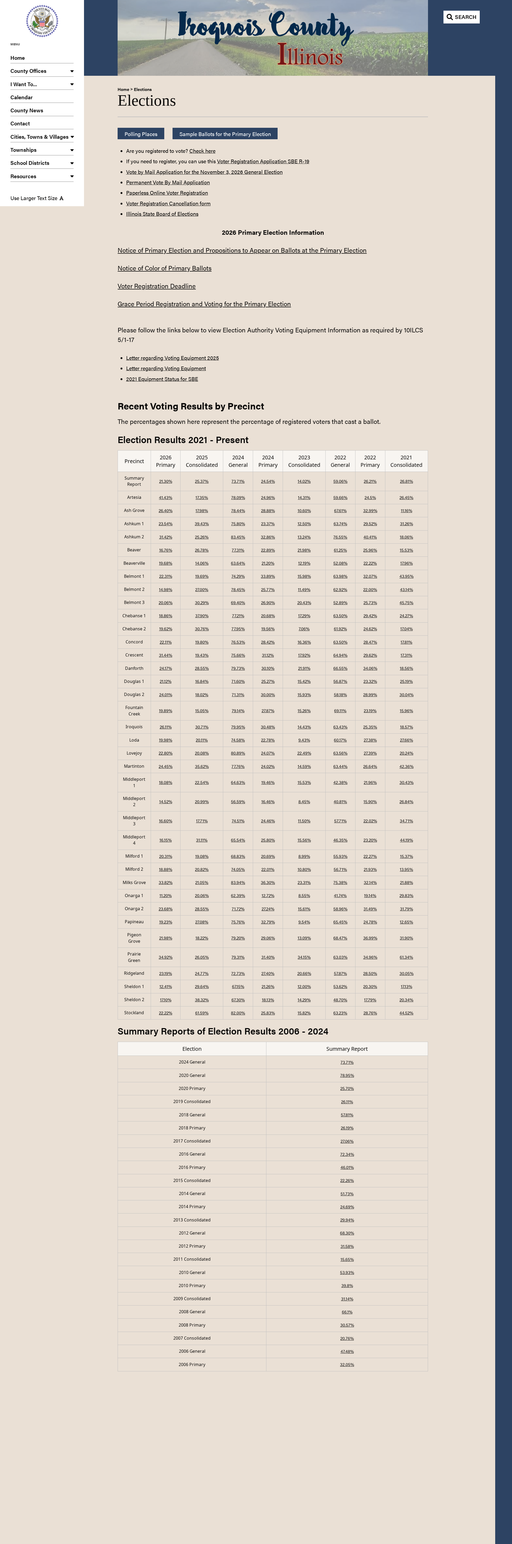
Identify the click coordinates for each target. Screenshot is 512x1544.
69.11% (340, 710)
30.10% (267, 668)
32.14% (370, 882)
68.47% (340, 938)
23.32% (370, 681)
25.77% (268, 589)
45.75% (406, 602)
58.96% (340, 909)
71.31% (238, 694)
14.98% (165, 589)
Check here (202, 150)
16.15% (165, 840)
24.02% (268, 766)
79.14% (238, 710)
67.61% (340, 510)
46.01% (347, 1167)
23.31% (304, 882)
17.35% (201, 497)
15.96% (406, 710)
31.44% (165, 655)
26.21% (370, 481)
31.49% (370, 909)
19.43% (202, 655)
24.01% (165, 694)
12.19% (304, 563)
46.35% (340, 840)
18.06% (406, 537)
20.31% (165, 856)
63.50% (340, 615)
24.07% (268, 753)
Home (17, 57)
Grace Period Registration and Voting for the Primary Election (204, 303)
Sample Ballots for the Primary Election (225, 134)
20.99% (202, 801)
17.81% (406, 642)
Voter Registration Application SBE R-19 (263, 161)
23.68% (166, 909)
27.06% (347, 1141)
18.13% (268, 1000)
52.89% (340, 602)
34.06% (370, 668)
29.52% (370, 523)
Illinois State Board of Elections (162, 213)
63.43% (340, 727)
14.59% (304, 766)
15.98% (304, 576)
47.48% (347, 1351)
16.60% (165, 821)
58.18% (340, 694)
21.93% (370, 869)
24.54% (268, 481)
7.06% (304, 629)
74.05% (238, 869)
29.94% (347, 1220)
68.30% (347, 1233)
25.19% (406, 681)
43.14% (406, 589)
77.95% (238, 629)
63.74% (340, 523)
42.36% (406, 766)
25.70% (347, 1088)
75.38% (340, 882)
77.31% (238, 550)
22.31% (165, 576)
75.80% (238, 523)
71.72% (238, 909)
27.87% (268, 710)
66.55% (340, 668)
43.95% (406, 576)
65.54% (238, 840)
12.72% (268, 895)
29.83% (406, 895)
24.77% (202, 973)
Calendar (21, 97)
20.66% (304, 973)
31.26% (406, 523)
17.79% (370, 1000)
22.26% (347, 1180)
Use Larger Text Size (33, 198)
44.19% (406, 840)
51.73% (347, 1194)
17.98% (201, 510)
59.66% (340, 497)
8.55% (304, 895)
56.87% (340, 681)
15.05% (202, 710)
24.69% (347, 1207)
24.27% (406, 615)
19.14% (370, 895)
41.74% (340, 895)
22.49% (304, 753)
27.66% (406, 740)
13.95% (406, 869)
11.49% (304, 589)
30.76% (202, 629)
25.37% (202, 481)
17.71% (202, 821)
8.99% (304, 856)
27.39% (370, 753)
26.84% (406, 801)
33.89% (268, 576)
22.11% (166, 642)
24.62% (370, 629)
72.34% (347, 1154)
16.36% (304, 642)
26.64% (370, 766)
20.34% (406, 1000)
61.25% (340, 550)
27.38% (370, 740)
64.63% (238, 782)
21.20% (268, 563)
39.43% (202, 523)
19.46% (268, 782)
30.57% (347, 1325)
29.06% (268, 938)
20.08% (202, 753)
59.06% (340, 481)
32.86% (268, 537)
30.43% (406, 782)
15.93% (304, 694)
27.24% (268, 909)
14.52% (165, 801)
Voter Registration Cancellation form (168, 203)
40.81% (340, 801)
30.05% (406, 973)
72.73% (238, 973)
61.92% (340, 629)
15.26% (304, 710)
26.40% (166, 510)
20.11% (202, 740)
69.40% (238, 602)
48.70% (340, 1000)
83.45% (238, 537)
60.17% (340, 740)
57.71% (340, 821)
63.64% (238, 563)
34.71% (406, 821)
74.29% (238, 576)
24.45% (166, 766)
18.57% (406, 727)
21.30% (165, 481)
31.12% (268, 655)
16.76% (165, 550)
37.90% (202, 615)
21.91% (304, 668)
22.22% (370, 563)
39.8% (347, 1285)
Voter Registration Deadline (157, 285)
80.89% (238, 753)
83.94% (238, 882)
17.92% (304, 655)
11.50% (304, 821)
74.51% (238, 821)
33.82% (166, 882)
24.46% (268, 821)
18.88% (165, 869)
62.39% (238, 895)
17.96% (406, 563)
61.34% (406, 957)
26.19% (347, 1128)
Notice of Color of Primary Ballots (164, 267)
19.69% (202, 576)
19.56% (268, 629)
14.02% (304, 481)
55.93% (340, 856)
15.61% (304, 909)
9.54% (304, 922)
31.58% (347, 1246)
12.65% (406, 922)
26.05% (202, 957)
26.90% (268, 602)
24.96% (268, 497)
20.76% (347, 1338)
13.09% (304, 938)
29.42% (370, 615)
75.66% (238, 655)
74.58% (238, 740)
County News (26, 110)
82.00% (238, 1013)
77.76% (238, 766)
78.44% (238, 510)
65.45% (340, 922)
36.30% (268, 882)
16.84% (202, 681)
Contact (20, 123)
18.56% (406, 668)
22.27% (370, 856)
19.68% (165, 563)
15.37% (406, 856)
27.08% (201, 922)
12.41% (165, 986)
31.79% (406, 909)
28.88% (268, 510)
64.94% (340, 655)
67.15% (238, 986)
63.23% (340, 1013)
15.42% (304, 681)
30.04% (406, 694)
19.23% (165, 922)
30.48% (268, 727)
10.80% (304, 869)
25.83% (268, 1013)
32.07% (370, 576)
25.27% (268, 681)
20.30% (370, 986)
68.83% (238, 856)
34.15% (304, 957)
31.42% (165, 537)
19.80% (202, 642)
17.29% (304, 615)
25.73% (370, 602)
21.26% (268, 986)
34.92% (166, 957)
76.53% (238, 642)
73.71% (238, 481)
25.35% (370, 727)
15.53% (406, 550)
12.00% (304, 986)
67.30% (238, 1000)
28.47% (370, 642)
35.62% (202, 766)
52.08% (340, 563)
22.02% (370, 821)
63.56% (340, 753)
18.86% (165, 615)
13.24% (304, 537)
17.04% (406, 629)
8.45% (304, 801)
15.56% (304, 840)
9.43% (304, 740)
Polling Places (141, 134)
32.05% (347, 1364)
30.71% (202, 727)
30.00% (268, 694)
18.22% (201, 938)
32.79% (268, 922)
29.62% (370, 655)
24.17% (165, 668)
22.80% (166, 753)
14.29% (304, 1000)
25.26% (202, 537)
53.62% (340, 986)
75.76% (238, 922)
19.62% (165, 629)
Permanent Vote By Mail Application (168, 182)
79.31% (238, 957)
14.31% (304, 497)
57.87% (340, 973)
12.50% (304, 523)
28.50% (370, 973)
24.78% (370, 922)
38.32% (202, 1000)
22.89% (268, 550)
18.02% (201, 694)
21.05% (201, 882)
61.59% (202, 1013)
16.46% (268, 801)
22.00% (370, 589)
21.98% (304, 550)
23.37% (268, 523)
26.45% (406, 497)
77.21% (238, 615)
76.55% (340, 537)
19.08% (202, 856)
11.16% (406, 510)
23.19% (370, 710)
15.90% (370, 801)
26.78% (202, 550)
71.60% (238, 681)
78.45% (238, 589)
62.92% (340, 589)
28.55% (202, 668)
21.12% (165, 681)
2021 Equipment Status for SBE (162, 379)
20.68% (268, 615)
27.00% (201, 589)
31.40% (268, 957)
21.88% (406, 882)
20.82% (202, 869)
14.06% (202, 563)
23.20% (370, 840)
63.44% (340, 766)
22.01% (267, 869)
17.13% (406, 986)
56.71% (340, 869)
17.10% (165, 1000)
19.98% (165, 740)
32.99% (370, 510)
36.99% (370, 938)
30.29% (202, 602)
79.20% (238, 938)
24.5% (370, 497)
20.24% (406, 753)
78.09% (238, 497)
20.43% (304, 602)
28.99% (370, 694)
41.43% (165, 497)
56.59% (238, 801)
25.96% (370, 550)
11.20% (165, 895)
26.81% (406, 481)
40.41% (370, 537)
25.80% (268, 840)
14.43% (304, 727)
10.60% (304, 510)
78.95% (347, 1075)
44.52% (406, 1013)
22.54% (202, 782)
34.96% (370, 957)
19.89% (165, 710)
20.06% (166, 602)
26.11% (166, 727)
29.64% (202, 986)
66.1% (347, 1312)
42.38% (340, 782)
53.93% (347, 1272)
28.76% (370, 1013)
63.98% (340, 576)
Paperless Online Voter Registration (167, 192)
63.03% (340, 957)
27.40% (267, 973)
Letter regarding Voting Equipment (166, 368)
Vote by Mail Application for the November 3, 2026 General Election (204, 172)
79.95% (238, 727)
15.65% (347, 1259)
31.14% (347, 1299)
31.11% (201, 840)
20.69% (268, 856)
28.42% (268, 642)
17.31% (406, 655)
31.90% (406, 938)
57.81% (347, 1115)
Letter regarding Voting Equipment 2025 (172, 357)
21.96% (370, 782)
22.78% (268, 740)
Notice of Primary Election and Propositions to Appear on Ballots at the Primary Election (242, 249)
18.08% (165, 782)
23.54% (166, 523)
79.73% (238, 668)
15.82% (304, 1013)
